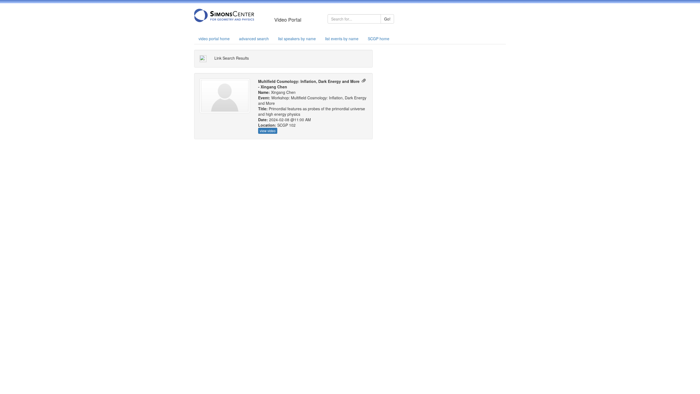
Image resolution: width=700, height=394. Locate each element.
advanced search (254, 38)
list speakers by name (297, 38)
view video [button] (268, 130)
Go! (387, 19)
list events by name (341, 38)
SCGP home (378, 38)
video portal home (214, 38)
